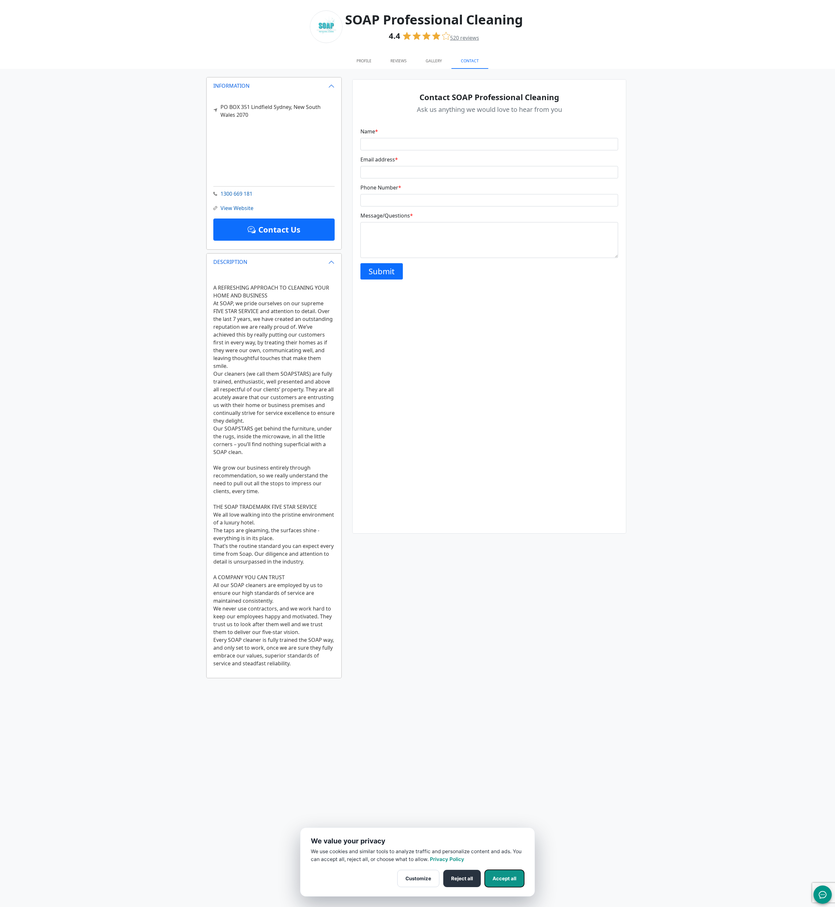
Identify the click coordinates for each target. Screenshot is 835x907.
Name (369, 131)
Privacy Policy (447, 859)
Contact (470, 61)
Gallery (434, 61)
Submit (382, 271)
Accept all (504, 878)
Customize (418, 878)
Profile (364, 61)
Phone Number (380, 187)
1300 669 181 (236, 193)
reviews (464, 37)
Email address (379, 159)
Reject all (462, 878)
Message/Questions (386, 215)
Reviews (398, 61)
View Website (236, 208)
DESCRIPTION (230, 261)
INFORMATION (231, 85)
